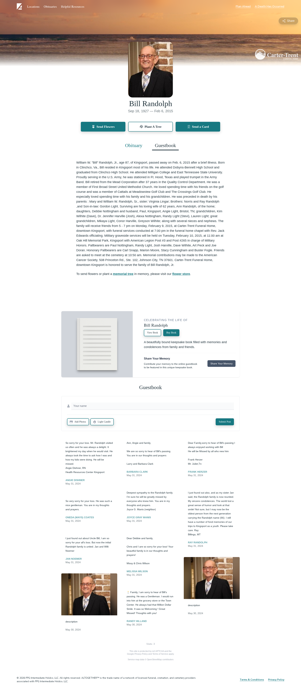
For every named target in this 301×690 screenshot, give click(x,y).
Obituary (133, 145)
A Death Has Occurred (269, 6)
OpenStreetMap (154, 659)
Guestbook (165, 145)
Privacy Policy (141, 654)
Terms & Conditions (252, 679)
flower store (181, 274)
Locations (33, 6)
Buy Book (171, 332)
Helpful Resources (72, 6)
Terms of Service (160, 654)
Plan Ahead (243, 6)
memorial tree (123, 274)
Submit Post (225, 421)
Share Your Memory (221, 363)
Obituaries (50, 6)
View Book (152, 332)
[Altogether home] (20, 6)
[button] (89, 594)
